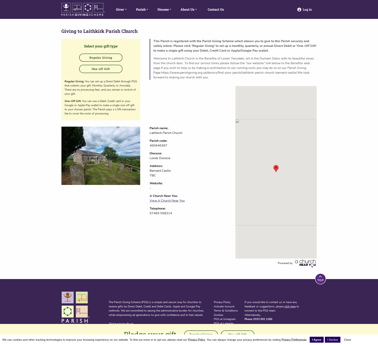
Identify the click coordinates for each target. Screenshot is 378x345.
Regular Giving (100, 57)
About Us (187, 9)
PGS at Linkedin (223, 323)
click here (290, 306)
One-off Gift (101, 69)
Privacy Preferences (294, 339)
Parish (141, 9)
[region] (276, 172)
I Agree (316, 339)
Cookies (218, 315)
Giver (120, 9)
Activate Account (224, 306)
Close (347, 339)
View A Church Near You (167, 200)
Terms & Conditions (226, 311)
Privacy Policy (222, 302)
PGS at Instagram (225, 319)
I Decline (332, 339)
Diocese (163, 9)
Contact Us (216, 9)
